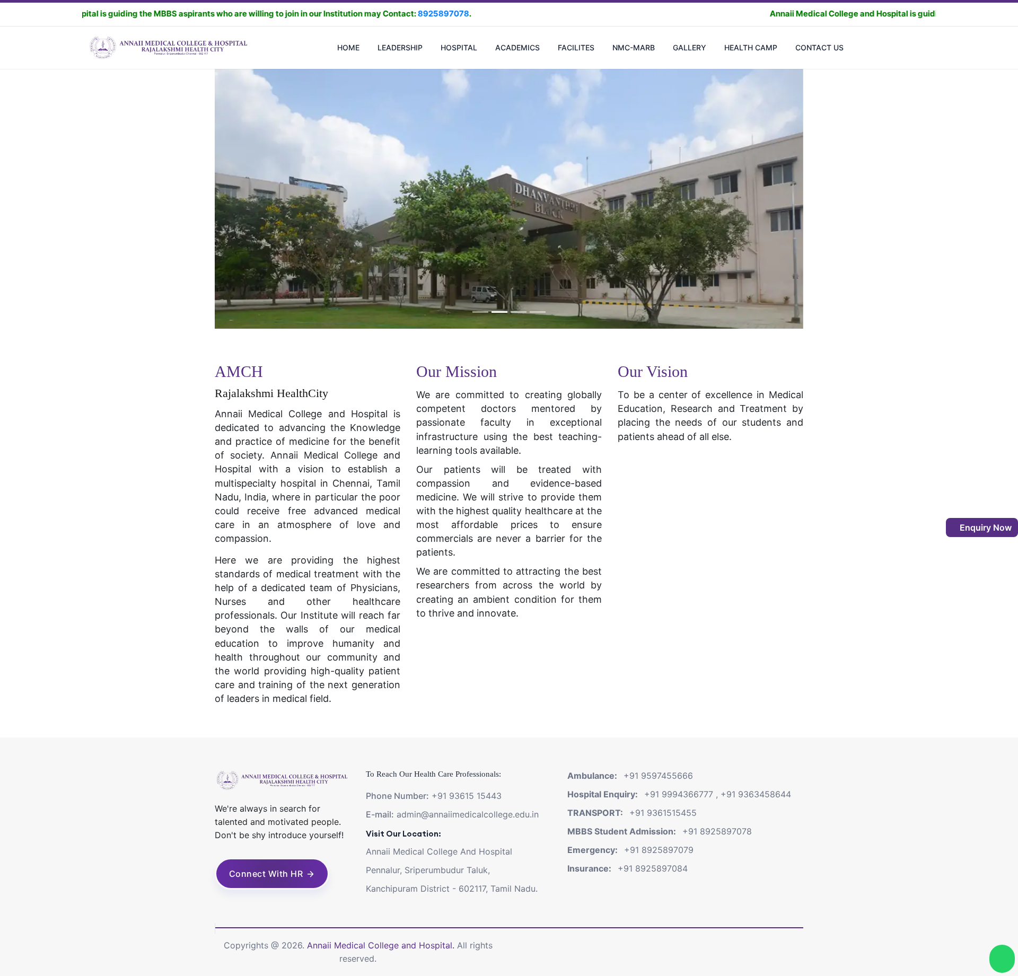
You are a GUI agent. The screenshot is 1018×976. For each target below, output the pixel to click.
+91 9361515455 (663, 812)
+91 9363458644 (756, 794)
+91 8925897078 (717, 831)
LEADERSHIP (400, 47)
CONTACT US (819, 47)
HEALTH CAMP (750, 47)
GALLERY (689, 47)
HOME (348, 47)
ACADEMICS (517, 47)
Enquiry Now (985, 527)
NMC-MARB (633, 47)
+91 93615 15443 (467, 795)
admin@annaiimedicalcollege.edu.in (468, 814)
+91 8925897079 (659, 850)
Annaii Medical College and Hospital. (382, 945)
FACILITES (576, 47)
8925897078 (366, 13)
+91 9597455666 (658, 775)
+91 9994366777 (678, 794)
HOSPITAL (459, 47)
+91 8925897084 (653, 868)
